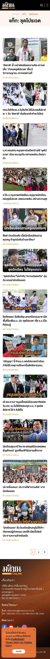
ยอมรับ (19, 651)
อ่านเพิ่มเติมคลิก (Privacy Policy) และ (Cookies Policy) (19, 642)
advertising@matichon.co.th (20, 610)
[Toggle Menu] (46, 5)
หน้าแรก (15, 14)
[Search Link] (41, 5)
